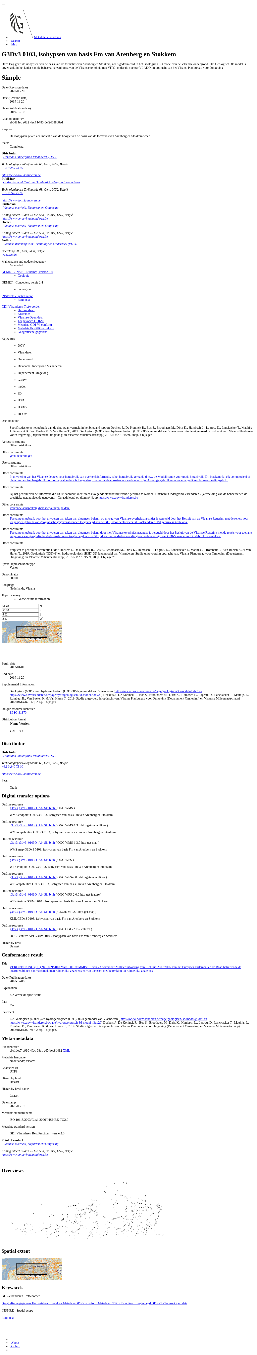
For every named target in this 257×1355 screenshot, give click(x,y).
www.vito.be (9, 254)
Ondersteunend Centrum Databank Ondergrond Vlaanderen (41, 182)
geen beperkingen (21, 455)
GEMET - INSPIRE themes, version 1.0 (27, 272)
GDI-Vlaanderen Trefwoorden (21, 306)
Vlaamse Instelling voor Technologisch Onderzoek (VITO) (40, 244)
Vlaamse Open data (30, 317)
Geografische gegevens (32, 332)
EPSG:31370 (18, 712)
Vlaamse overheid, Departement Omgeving (30, 207)
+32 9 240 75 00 (12, 168)
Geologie (23, 275)
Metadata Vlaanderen (47, 37)
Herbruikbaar (26, 310)
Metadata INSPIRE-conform (36, 328)
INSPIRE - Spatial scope (17, 296)
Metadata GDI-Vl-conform (35, 324)
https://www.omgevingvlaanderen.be (25, 218)
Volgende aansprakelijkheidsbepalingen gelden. (40, 508)
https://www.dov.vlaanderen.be (21, 175)
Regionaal (24, 299)
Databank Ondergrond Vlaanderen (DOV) (30, 157)
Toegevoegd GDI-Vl (31, 321)
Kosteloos (24, 313)
